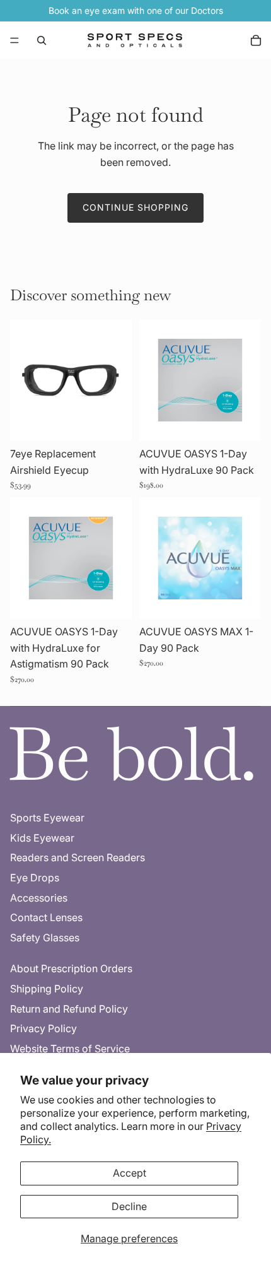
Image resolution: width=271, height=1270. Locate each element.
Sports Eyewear (47, 817)
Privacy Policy (43, 1028)
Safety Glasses (44, 937)
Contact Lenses (46, 917)
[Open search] (41, 40)
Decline (129, 1206)
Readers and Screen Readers (77, 857)
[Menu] (14, 40)
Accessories (38, 897)
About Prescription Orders (71, 968)
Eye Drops (34, 877)
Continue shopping (135, 207)
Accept (129, 1173)
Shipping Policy (46, 988)
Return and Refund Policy (69, 1008)
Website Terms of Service (70, 1048)
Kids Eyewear (42, 838)
